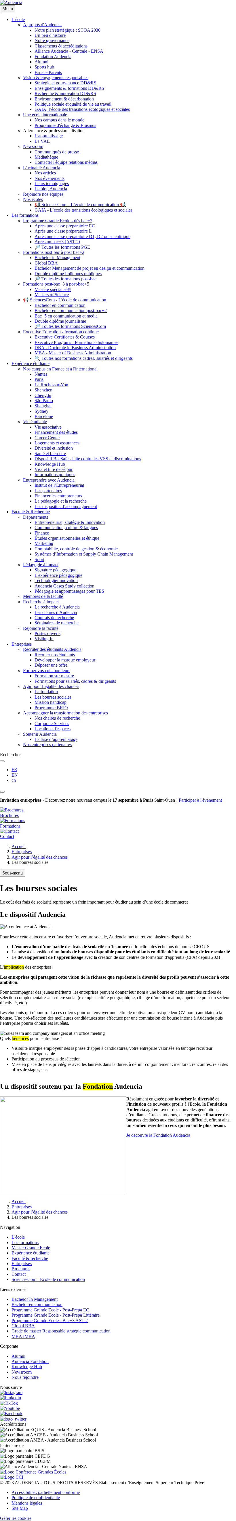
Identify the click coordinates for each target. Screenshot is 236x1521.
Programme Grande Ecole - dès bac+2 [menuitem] (57, 220)
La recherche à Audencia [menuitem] (57, 606)
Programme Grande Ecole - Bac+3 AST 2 (50, 1320)
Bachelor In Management (35, 1299)
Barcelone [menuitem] (44, 416)
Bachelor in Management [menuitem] (57, 257)
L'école (18, 1237)
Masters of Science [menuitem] (52, 294)
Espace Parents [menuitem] (48, 72)
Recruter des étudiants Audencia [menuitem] (52, 649)
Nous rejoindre (25, 1377)
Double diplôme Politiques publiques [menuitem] (68, 273)
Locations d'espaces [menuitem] (53, 728)
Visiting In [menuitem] (44, 638)
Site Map (20, 1508)
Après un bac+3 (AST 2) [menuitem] (57, 241)
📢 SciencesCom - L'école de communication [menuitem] (64, 299)
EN (15, 775)
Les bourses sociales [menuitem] (53, 697)
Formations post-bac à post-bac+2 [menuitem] (53, 252)
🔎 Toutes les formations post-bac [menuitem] (65, 278)
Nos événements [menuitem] (49, 178)
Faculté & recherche (30, 1258)
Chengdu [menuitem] (43, 395)
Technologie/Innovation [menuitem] (56, 580)
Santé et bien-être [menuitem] (50, 453)
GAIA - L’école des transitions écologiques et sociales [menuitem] (83, 210)
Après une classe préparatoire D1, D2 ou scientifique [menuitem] (82, 236)
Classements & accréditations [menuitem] (61, 45)
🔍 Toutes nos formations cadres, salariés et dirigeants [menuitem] (84, 358)
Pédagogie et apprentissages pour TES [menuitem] (69, 591)
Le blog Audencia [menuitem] (51, 188)
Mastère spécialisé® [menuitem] (53, 289)
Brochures (21, 1268)
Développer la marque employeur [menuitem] (65, 659)
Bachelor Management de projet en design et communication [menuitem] (89, 268)
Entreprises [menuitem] (22, 644)
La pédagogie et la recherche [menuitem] (61, 501)
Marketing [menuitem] (44, 543)
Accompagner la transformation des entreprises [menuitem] (65, 712)
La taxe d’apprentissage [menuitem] (56, 739)
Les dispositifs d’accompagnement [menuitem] (66, 506)
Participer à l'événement (200, 800)
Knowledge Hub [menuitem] (50, 464)
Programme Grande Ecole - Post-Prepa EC (50, 1309)
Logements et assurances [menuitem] (57, 442)
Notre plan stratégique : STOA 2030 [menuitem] (67, 30)
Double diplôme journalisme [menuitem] (60, 321)
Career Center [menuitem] (47, 437)
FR (14, 769)
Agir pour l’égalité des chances (40, 857)
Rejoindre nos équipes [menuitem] (43, 194)
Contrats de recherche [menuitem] (54, 617)
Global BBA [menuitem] (46, 263)
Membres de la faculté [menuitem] (43, 596)
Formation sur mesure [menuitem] (54, 675)
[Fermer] (2, 792)
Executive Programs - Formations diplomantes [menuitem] (76, 342)
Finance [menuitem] (42, 533)
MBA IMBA (23, 1336)
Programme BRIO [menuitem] (51, 707)
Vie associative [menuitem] (48, 427)
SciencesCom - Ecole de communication (48, 1279)
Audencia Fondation (30, 1361)
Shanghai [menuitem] (43, 405)
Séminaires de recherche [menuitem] (57, 622)
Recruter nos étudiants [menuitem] (55, 654)
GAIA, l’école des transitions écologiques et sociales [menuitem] (82, 109)
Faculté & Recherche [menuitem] (31, 511)
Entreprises (22, 851)
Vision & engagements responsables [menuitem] (55, 77)
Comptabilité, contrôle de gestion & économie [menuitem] (76, 548)
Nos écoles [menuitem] (33, 199)
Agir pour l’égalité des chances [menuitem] (51, 686)
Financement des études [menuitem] (56, 432)
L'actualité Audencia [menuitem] (41, 167)
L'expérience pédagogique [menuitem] (58, 575)
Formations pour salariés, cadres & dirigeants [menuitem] (75, 681)
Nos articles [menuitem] (45, 172)
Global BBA (23, 1325)
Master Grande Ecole (31, 1247)
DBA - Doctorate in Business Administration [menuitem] (75, 347)
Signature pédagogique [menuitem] (55, 569)
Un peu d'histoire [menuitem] (50, 35)
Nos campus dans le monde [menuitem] (59, 119)
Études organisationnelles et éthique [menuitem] (67, 538)
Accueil (19, 846)
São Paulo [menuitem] (44, 400)
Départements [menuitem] (35, 517)
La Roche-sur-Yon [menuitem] (51, 384)
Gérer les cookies (15, 1518)
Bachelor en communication (37, 1304)
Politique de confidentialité (36, 1497)
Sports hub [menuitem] (44, 66)
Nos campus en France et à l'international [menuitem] (60, 368)
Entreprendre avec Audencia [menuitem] (49, 480)
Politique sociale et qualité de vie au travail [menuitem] (73, 104)
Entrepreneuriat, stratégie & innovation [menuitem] (70, 522)
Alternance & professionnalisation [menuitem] (54, 130)
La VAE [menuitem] (42, 141)
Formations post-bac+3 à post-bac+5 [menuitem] (56, 284)
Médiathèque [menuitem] (46, 157)
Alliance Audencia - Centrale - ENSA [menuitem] (69, 51)
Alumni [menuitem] (41, 61)
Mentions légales (27, 1503)
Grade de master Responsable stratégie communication (61, 1330)
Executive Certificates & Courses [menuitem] (65, 336)
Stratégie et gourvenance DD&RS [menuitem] (65, 82)
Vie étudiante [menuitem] (35, 421)
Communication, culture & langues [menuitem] (66, 527)
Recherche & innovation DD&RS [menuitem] (65, 93)
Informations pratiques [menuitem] (55, 474)
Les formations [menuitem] (25, 215)
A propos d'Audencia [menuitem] (42, 24)
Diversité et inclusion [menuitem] (54, 448)
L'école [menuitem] (18, 19)
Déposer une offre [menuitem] (51, 665)
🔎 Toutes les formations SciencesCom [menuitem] (70, 326)
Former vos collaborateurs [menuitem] (46, 670)
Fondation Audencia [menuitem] (53, 56)
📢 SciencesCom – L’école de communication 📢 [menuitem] (80, 204)
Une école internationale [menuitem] (45, 114)
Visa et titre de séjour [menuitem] (54, 469)
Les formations (25, 1242)
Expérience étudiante (31, 1252)
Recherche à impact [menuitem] (41, 601)
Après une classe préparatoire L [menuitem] (63, 231)
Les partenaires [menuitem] (48, 490)
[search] (2, 761)
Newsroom (22, 1372)
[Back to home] (11, 2)
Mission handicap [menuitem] (50, 702)
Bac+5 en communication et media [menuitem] (66, 315)
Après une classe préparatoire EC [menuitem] (65, 225)
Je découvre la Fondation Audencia (158, 1135)
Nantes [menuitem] (41, 374)
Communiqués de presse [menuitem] (57, 151)
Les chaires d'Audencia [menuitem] (56, 612)
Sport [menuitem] (39, 559)
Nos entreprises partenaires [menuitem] (47, 744)
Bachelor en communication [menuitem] (60, 305)
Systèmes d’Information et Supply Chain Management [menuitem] (84, 554)
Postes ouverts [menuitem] (47, 633)
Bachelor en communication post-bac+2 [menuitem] (71, 310)
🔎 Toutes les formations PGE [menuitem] (62, 247)
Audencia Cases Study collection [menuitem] (64, 585)
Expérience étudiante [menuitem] (31, 363)
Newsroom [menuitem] (33, 146)
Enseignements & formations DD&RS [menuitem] (69, 88)
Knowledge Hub (27, 1366)
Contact (19, 1274)
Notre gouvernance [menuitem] (52, 40)
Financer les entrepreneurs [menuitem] (58, 495)
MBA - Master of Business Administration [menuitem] (73, 352)
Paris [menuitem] (39, 379)
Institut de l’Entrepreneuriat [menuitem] (59, 485)
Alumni (18, 1356)
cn (14, 780)
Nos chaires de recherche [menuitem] (57, 718)
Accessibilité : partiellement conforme (46, 1492)
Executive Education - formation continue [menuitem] (61, 331)
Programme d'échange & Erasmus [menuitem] (65, 125)
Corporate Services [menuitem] (52, 723)
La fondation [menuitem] (46, 691)
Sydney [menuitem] (41, 411)
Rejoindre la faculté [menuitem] (40, 628)
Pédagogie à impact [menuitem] (40, 564)
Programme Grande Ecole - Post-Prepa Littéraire (56, 1315)
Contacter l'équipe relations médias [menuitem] (66, 162)
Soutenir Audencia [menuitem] (40, 734)
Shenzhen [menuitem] (43, 389)
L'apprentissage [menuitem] (49, 135)
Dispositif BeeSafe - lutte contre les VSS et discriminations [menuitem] (88, 458)
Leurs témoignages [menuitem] (52, 183)
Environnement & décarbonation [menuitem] (64, 98)
